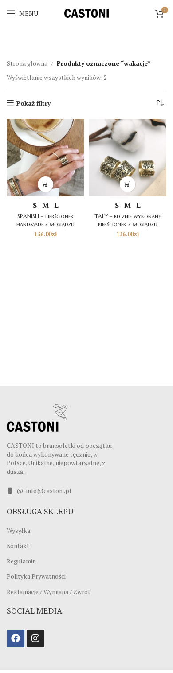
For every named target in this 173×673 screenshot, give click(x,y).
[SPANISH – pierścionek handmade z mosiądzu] (45, 157)
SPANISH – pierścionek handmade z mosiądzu (45, 220)
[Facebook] (15, 638)
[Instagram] (35, 638)
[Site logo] (86, 12)
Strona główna (27, 63)
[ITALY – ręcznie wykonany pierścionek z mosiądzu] (127, 157)
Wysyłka (18, 530)
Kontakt (18, 545)
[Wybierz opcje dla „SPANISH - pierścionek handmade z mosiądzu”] (45, 184)
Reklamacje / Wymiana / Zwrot (48, 591)
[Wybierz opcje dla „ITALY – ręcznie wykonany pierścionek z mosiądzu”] (127, 184)
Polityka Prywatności (36, 576)
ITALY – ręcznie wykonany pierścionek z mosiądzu (127, 220)
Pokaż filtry (33, 103)
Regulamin (21, 561)
